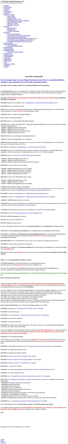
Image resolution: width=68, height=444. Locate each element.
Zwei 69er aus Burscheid (13, 34)
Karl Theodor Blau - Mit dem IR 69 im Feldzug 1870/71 (22, 38)
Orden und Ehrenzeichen (10, 44)
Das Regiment (7, 7)
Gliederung (7, 8)
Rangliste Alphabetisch (13, 31)
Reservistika (7, 58)
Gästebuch (7, 65)
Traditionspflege (8, 47)
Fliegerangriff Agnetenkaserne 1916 (16, 37)
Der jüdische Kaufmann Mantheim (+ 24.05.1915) (20, 40)
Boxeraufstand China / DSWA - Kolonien (18, 20)
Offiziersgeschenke (9, 50)
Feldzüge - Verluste (9, 14)
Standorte (6, 10)
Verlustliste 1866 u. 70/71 (14, 19)
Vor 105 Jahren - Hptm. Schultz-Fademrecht (18, 35)
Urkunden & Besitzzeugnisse (15, 46)
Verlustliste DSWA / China (14, 22)
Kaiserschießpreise (9, 49)
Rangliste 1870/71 (12, 28)
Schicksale (7, 32)
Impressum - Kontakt (9, 64)
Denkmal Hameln (8, 55)
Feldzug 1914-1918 (12, 23)
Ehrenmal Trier (8, 53)
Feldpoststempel (8, 56)
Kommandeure (8, 11)
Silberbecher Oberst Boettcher (15, 52)
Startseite (6, 5)
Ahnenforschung (8, 43)
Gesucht (6, 67)
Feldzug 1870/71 (11, 17)
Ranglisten (7, 26)
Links (5, 62)
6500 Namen (7, 61)
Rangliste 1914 (11, 29)
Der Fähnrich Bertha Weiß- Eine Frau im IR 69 (19, 41)
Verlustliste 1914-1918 (13, 25)
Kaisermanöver (8, 59)
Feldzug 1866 (11, 16)
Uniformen (7, 13)
